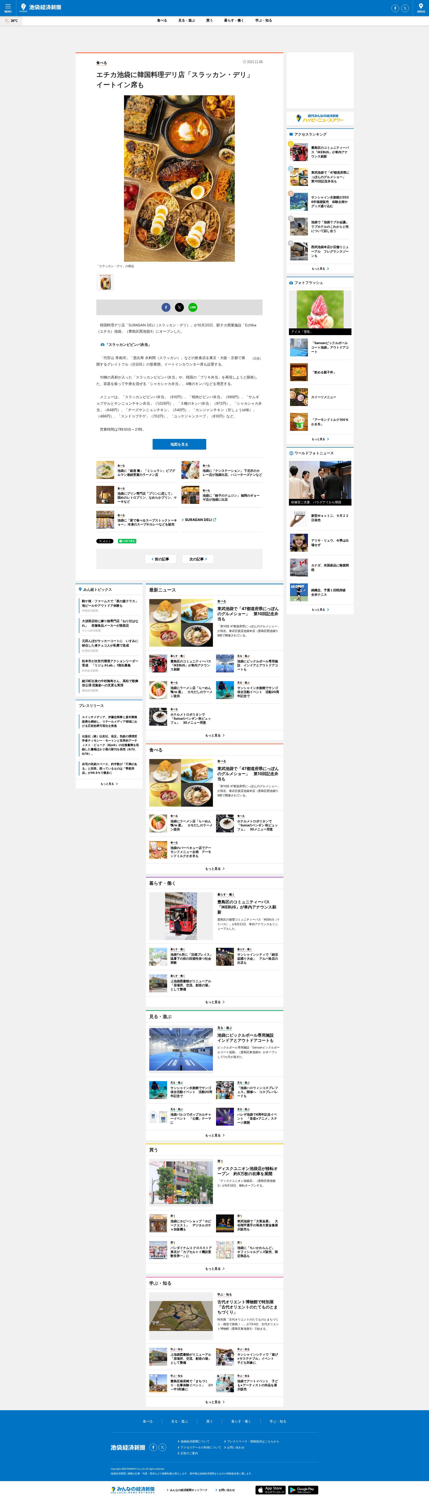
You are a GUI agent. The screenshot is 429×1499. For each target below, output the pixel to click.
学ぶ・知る (263, 20)
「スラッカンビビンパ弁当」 (128, 344)
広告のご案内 (189, 1453)
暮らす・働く (234, 20)
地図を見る (179, 444)
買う (209, 20)
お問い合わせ (235, 1447)
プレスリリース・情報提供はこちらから (253, 1441)
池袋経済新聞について (195, 1441)
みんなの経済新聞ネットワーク (132, 1490)
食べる (162, 20)
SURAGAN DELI (198, 519)
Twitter (405, 8)
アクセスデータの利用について (201, 1447)
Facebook (395, 8)
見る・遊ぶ (186, 20)
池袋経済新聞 (40, 7)
